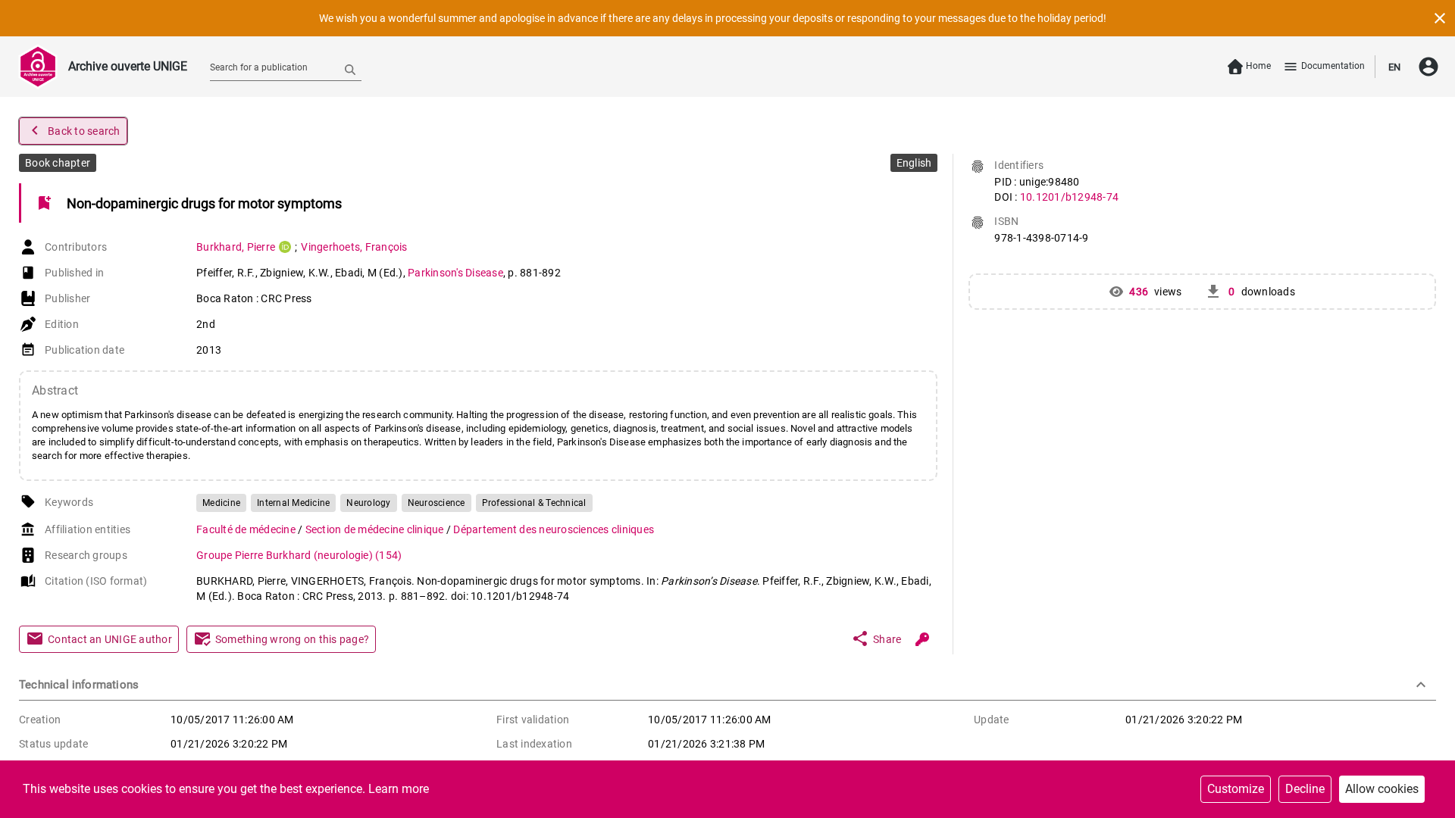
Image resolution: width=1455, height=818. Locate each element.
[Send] (350, 69)
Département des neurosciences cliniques (553, 529)
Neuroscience (436, 503)
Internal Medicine (293, 503)
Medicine (221, 503)
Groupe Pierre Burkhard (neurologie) (299, 555)
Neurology (368, 503)
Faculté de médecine (247, 529)
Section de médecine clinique (375, 529)
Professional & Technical (534, 503)
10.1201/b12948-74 (1069, 197)
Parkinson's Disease (455, 273)
